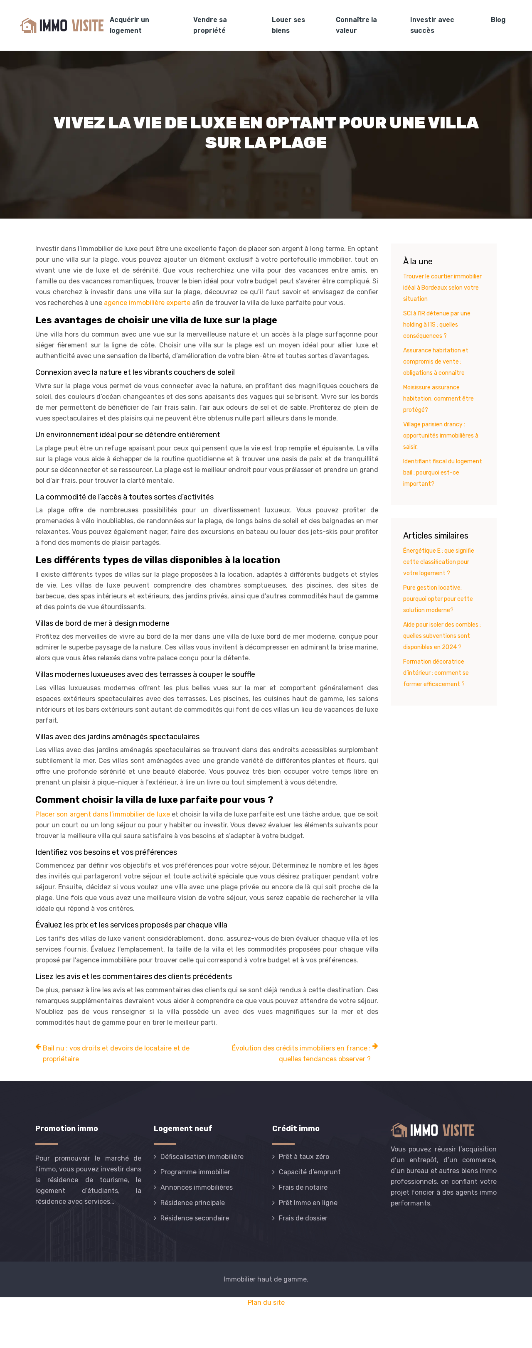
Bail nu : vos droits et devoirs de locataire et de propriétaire (116, 1053)
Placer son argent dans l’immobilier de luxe (102, 814)
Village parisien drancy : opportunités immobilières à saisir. (440, 435)
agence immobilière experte (147, 303)
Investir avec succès (432, 25)
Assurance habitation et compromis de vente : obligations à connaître (435, 361)
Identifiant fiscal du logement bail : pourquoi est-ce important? (442, 472)
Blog (498, 20)
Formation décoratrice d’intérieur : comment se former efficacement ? (436, 673)
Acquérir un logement (129, 25)
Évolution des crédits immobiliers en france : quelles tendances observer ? (301, 1053)
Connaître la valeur (356, 25)
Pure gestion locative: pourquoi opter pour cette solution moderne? (438, 599)
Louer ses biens (288, 25)
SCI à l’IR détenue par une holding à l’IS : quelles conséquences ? (436, 324)
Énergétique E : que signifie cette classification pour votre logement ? (438, 562)
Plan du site (266, 1302)
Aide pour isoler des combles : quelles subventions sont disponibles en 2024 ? (442, 636)
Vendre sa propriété (210, 25)
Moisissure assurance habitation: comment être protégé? (438, 398)
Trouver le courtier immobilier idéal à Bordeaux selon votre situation (442, 288)
